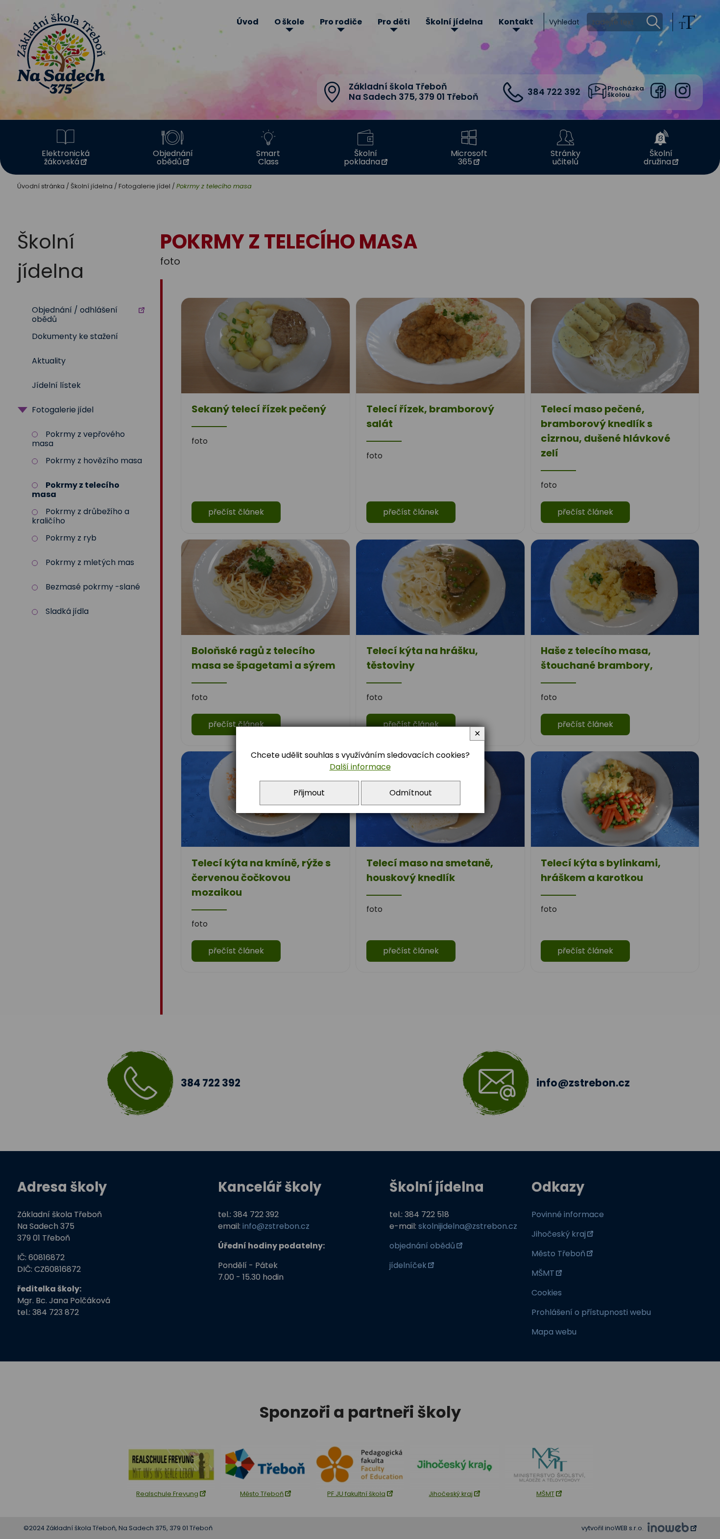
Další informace (360, 766)
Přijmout (309, 792)
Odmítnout (410, 792)
